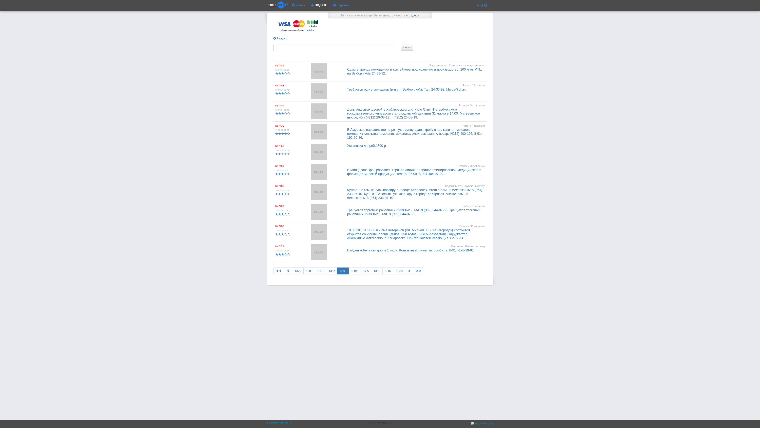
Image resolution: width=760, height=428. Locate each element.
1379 (298, 271)
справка (342, 5)
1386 (377, 271)
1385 (365, 271)
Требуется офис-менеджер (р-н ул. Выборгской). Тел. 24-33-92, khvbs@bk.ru (406, 89)
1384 (354, 271)
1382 (332, 271)
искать (300, 5)
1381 (320, 271)
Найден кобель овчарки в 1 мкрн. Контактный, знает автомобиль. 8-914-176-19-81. (411, 250)
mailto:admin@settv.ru (279, 422)
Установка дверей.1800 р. (367, 146)
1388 (399, 271)
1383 (343, 271)
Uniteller (310, 30)
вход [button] (480, 5)
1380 (309, 271)
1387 (388, 271)
